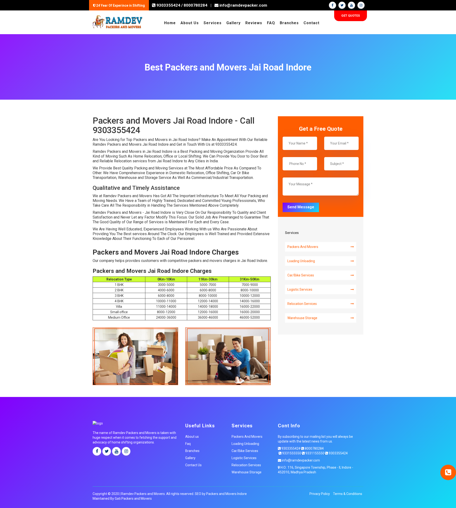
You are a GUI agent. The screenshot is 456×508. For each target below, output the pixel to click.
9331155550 (314, 453)
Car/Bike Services (300, 275)
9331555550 (291, 453)
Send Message (300, 207)
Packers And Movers (302, 247)
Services (213, 23)
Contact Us (193, 465)
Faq (188, 444)
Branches (289, 23)
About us (192, 436)
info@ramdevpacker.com (242, 5)
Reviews (253, 23)
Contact (311, 23)
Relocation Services (302, 304)
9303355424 (168, 5)
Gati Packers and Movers (133, 498)
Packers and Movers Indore (226, 494)
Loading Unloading (301, 261)
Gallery (233, 23)
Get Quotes (350, 15)
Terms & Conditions (347, 494)
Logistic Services (299, 289)
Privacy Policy (319, 494)
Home (170, 23)
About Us (189, 23)
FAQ (271, 23)
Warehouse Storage (302, 318)
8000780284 (195, 5)
